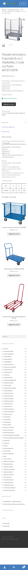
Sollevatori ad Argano (9, 461)
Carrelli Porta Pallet (8, 396)
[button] (24, 19)
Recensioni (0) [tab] (5, 131)
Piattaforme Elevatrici (9, 432)
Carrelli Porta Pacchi (8, 393)
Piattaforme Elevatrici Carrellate (11, 435)
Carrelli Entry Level (8, 369)
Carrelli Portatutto (8, 403)
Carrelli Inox (6, 375)
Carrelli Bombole (8, 361)
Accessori (6, 348)
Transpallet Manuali (8, 482)
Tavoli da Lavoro (8, 477)
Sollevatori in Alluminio (9, 469)
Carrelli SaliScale (8, 406)
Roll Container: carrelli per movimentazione (14, 504)
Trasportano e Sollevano (9, 487)
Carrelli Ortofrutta (8, 377)
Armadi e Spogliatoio (9, 354)
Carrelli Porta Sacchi (8, 401)
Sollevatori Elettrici (8, 464)
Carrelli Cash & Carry (8, 364)
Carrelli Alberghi (7, 356)
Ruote (5, 456)
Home (5, 9)
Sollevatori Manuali (8, 472)
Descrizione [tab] (5, 122)
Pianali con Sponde (8, 430)
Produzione (6, 443)
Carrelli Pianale (7, 385)
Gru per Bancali (7, 422)
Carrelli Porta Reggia (9, 398)
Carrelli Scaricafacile (9, 409)
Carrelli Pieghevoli (8, 390)
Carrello (22, 566)
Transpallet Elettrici (8, 479)
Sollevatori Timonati (9, 474)
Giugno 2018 (6, 523)
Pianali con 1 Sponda (9, 427)
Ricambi (5, 445)
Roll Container (7, 451)
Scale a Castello (7, 458)
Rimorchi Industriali (8, 448)
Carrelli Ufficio (7, 416)
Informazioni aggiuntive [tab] (8, 127)
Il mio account (4, 567)
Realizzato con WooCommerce (10, 539)
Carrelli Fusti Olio (8, 372)
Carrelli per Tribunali (8, 382)
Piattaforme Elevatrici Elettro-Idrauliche (13, 437)
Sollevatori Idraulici (8, 466)
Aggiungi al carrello (9, 104)
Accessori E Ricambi (8, 351)
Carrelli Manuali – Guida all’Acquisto (12, 501)
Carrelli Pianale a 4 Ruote (13, 9)
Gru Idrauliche (7, 419)
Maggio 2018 (6, 526)
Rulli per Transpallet (8, 453)
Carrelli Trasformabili (9, 411)
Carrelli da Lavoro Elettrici (10, 367)
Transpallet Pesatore (9, 485)
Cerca (14, 567)
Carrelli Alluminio (8, 359)
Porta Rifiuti (7, 440)
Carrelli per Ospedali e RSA (10, 380)
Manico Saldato (7, 424)
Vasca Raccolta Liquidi (9, 490)
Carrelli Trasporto (8, 414)
